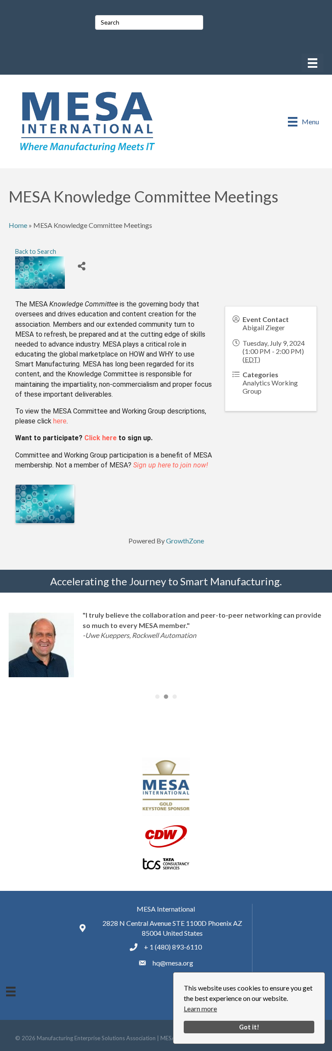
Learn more (200, 1008)
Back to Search (35, 251)
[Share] (81, 266)
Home (18, 225)
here (60, 421)
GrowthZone (185, 541)
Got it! (249, 1027)
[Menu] (312, 63)
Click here (100, 438)
